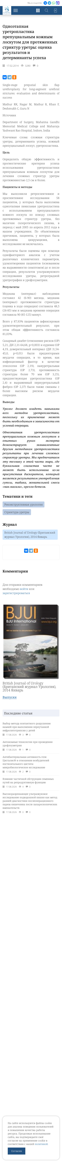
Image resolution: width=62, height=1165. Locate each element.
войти (24, 589)
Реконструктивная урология (23, 504)
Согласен (16, 1151)
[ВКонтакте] (5, 77)
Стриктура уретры (16, 512)
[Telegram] (9, 77)
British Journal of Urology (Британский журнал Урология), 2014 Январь (29, 535)
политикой (41, 1144)
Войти (55, 10)
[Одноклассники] (14, 77)
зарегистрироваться (16, 593)
